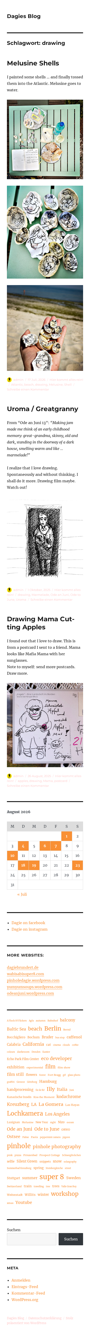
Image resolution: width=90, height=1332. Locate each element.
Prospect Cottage (49, 1155)
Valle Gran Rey (68, 1186)
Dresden (36, 1052)
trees (55, 1186)
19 (34, 865)
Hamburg (48, 1081)
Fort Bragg (54, 1075)
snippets (45, 1161)
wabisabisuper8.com (25, 974)
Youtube (23, 1202)
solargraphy (70, 1161)
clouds (66, 1045)
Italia (62, 1089)
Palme (25, 1137)
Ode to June (46, 1129)
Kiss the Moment (43, 1097)
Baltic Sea (16, 1029)
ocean (70, 1122)
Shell (68, 384)
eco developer (56, 1058)
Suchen (14, 1229)
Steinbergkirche (54, 1168)
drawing (41, 384)
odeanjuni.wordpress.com (30, 993)
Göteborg (32, 1082)
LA (33, 1104)
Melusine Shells (33, 63)
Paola (34, 1137)
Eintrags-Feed (25, 1286)
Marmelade (40, 595)
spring (38, 1168)
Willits (30, 1195)
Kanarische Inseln (19, 1097)
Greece (21, 1081)
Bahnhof (53, 1020)
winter (43, 1194)
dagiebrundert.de (23, 967)
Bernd (67, 1029)
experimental (35, 1067)
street (68, 1168)
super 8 (51, 1176)
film (50, 1067)
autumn (40, 1020)
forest (42, 1075)
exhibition (15, 1067)
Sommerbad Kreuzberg (19, 1168)
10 (12, 855)
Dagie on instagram (30, 929)
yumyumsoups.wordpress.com (34, 986)
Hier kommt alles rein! (66, 379)
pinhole (19, 1146)
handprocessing (20, 1090)
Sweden (73, 1177)
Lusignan (13, 1122)
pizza (18, 1155)
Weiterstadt (15, 1195)
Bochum (33, 1037)
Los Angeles (57, 1114)
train (28, 1186)
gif (64, 1075)
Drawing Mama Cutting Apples (41, 623)
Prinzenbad (30, 1155)
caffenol (74, 1037)
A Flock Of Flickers (17, 1020)
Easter (46, 1051)
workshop (64, 1193)
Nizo (61, 1122)
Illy (51, 1089)
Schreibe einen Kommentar (28, 389)
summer (29, 1177)
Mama (48, 781)
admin (18, 379)
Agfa (31, 1020)
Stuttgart (13, 1178)
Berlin (52, 1028)
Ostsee (13, 1136)
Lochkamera (25, 1113)
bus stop (60, 1037)
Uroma (21, 599)
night (53, 1122)
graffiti (11, 1082)
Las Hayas (72, 1105)
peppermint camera (50, 1137)
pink (9, 1155)
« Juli (22, 894)
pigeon (66, 1137)
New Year (42, 1122)
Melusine (56, 384)
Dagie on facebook (28, 922)
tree (48, 1186)
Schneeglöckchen (71, 1155)
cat (48, 1045)
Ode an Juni (60, 595)
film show (64, 1067)
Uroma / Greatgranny (42, 409)
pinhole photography (57, 1146)
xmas (10, 1203)
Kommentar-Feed (28, 1293)
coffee (75, 1045)
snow (57, 1161)
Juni (71, 1090)
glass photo (74, 1075)
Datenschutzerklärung (45, 1318)
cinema (57, 1045)
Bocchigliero (16, 1037)
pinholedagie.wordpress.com (33, 980)
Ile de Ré (40, 1090)
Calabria (14, 1045)
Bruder (47, 1037)
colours (11, 1052)
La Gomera (51, 1104)
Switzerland (14, 1186)
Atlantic (17, 384)
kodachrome (69, 1096)
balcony (67, 1020)
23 (77, 865)
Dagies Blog (24, 16)
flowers (31, 1075)
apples (23, 781)
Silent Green (27, 1161)
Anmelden (21, 1280)
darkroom (23, 1051)
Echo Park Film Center (23, 1059)
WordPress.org (25, 1299)
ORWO (65, 1129)
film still (15, 1074)
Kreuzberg (18, 1104)
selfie (11, 1161)
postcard (60, 781)
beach (29, 384)
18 (23, 865)
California (33, 1044)
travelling (39, 1186)
